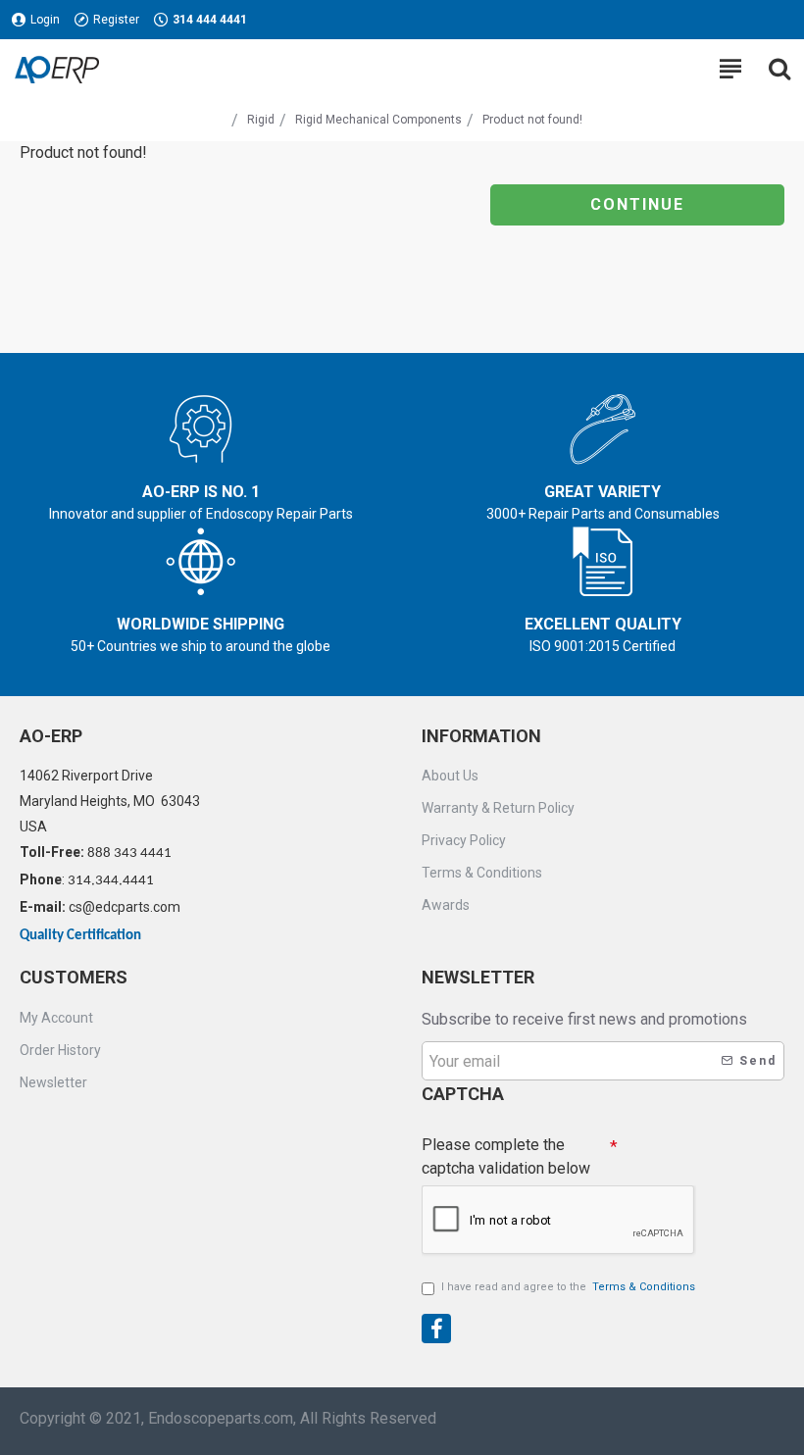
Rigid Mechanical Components (378, 119)
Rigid (261, 119)
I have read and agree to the (568, 1286)
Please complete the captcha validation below (506, 1156)
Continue (637, 204)
